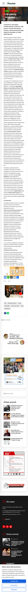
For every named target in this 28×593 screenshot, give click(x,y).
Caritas (19, 303)
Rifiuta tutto (14, 589)
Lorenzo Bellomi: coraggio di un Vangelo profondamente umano (17, 415)
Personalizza (14, 585)
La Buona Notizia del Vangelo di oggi (17, 439)
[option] (14, 291)
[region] (14, 578)
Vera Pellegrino (7, 308)
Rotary (22, 305)
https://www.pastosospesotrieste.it (12, 210)
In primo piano (14, 11)
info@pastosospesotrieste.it (11, 250)
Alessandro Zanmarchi (12, 303)
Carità (7, 11)
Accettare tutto (14, 581)
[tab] (9, 453)
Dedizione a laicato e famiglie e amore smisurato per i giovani (17, 408)
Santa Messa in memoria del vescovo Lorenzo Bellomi (17, 432)
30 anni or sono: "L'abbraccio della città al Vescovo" (17, 423)
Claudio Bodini (7, 305)
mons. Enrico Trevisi (15, 305)
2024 (5, 303)
